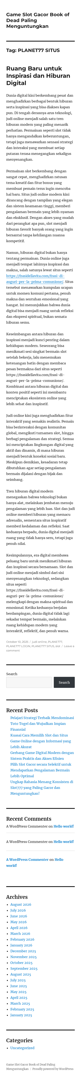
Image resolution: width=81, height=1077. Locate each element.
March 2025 (20, 1003)
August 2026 (20, 904)
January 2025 (21, 1015)
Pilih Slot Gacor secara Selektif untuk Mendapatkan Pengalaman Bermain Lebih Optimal (40, 770)
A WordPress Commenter (27, 859)
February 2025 (22, 1009)
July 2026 (18, 910)
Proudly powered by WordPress (53, 1069)
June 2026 (18, 916)
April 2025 (18, 998)
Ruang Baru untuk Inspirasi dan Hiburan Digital (38, 75)
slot (57, 646)
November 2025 (23, 957)
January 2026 (21, 945)
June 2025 (18, 986)
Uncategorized (22, 1048)
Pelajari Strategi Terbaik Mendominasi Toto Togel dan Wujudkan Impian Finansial (42, 724)
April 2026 (19, 928)
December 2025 (23, 951)
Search (11, 674)
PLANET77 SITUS (43, 646)
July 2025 (18, 980)
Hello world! (64, 826)
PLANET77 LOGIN (18, 646)
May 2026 (18, 922)
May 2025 (18, 992)
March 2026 (20, 933)
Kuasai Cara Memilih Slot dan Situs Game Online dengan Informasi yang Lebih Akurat (40, 741)
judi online (39, 641)
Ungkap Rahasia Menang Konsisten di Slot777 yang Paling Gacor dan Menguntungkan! (41, 788)
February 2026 (22, 939)
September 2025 (24, 968)
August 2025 (20, 974)
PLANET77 (55, 641)
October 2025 (21, 963)
